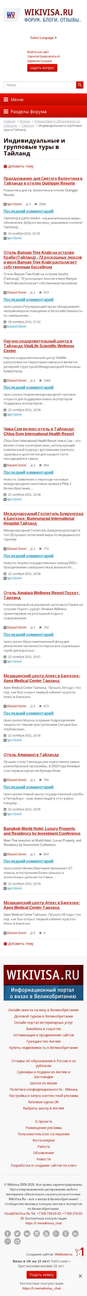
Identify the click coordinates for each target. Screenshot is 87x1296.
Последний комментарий (28, 211)
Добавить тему (20, 166)
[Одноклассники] (65, 1234)
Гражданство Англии (43, 1041)
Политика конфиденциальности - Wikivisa (44, 1089)
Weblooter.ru (63, 1254)
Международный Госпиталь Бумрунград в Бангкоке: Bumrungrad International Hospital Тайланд (43, 518)
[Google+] (56, 1234)
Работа (43, 1146)
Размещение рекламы (44, 1127)
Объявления (43, 1152)
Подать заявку (41, 1274)
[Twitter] (17, 1234)
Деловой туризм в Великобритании (43, 1016)
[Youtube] (46, 1234)
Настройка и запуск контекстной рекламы (43, 1095)
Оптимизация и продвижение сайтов (43, 1035)
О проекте (43, 1121)
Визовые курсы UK (43, 1102)
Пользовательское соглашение (44, 1134)
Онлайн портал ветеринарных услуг (43, 1022)
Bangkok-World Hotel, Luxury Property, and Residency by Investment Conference (42, 831)
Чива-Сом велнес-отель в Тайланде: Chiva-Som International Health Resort (39, 431)
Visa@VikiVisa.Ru (17, 1213)
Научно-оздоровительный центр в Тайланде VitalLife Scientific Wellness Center (39, 345)
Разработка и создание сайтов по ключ (43, 1165)
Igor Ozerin (14, 204)
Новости (43, 1159)
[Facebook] (7, 1234)
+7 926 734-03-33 (49, 1213)
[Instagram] (36, 1234)
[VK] (27, 1234)
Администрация (39, 61)
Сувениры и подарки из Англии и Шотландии (43, 1074)
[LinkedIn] (75, 1234)
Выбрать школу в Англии (43, 1108)
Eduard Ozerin (16, 292)
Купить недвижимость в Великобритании (43, 1047)
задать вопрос (42, 67)
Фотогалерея (44, 1140)
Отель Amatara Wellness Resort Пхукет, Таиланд (42, 595)
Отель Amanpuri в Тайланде (31, 754)
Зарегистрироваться (43, 56)
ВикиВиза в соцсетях (43, 1028)
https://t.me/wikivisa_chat (44, 1223)
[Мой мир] (17, 1241)
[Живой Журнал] (7, 1241)
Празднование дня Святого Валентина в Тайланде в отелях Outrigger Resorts (43, 181)
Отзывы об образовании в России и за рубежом (44, 1063)
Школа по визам (43, 1083)
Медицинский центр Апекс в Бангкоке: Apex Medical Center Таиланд (42, 678)
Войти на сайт (38, 52)
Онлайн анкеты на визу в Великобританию (43, 1010)
